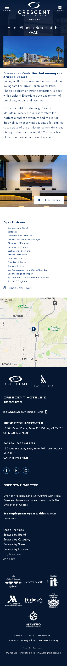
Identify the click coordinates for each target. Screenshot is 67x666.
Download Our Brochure (23, 412)
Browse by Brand (14, 535)
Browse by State (14, 544)
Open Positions (13, 530)
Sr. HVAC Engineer (18, 281)
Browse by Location (16, 549)
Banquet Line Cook (18, 228)
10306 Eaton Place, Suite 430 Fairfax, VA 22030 (33, 428)
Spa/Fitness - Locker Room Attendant (28, 278)
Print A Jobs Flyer (19, 288)
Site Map (13, 641)
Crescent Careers (21, 485)
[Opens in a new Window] (33, 181)
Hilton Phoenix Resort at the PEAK (33, 30)
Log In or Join (12, 554)
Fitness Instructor (17, 255)
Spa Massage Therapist (20, 274)
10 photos (51, 200)
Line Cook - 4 (15, 258)
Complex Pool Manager (21, 236)
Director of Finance (18, 243)
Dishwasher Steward (19, 251)
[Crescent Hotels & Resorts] (34, 9)
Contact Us (20, 636)
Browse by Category (16, 539)
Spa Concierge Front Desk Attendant (28, 270)
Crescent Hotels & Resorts (25, 400)
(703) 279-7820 (18, 433)
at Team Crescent (32, 507)
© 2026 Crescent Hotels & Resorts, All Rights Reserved (33, 653)
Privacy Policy (28, 641)
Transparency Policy (48, 641)
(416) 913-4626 (19, 458)
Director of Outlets (18, 247)
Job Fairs (9, 559)
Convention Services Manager (24, 239)
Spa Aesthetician (17, 266)
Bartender (13, 232)
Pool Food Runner (17, 262)
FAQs (31, 636)
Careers (33, 20)
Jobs (60, 11)
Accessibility (44, 636)
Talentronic (37, 648)
